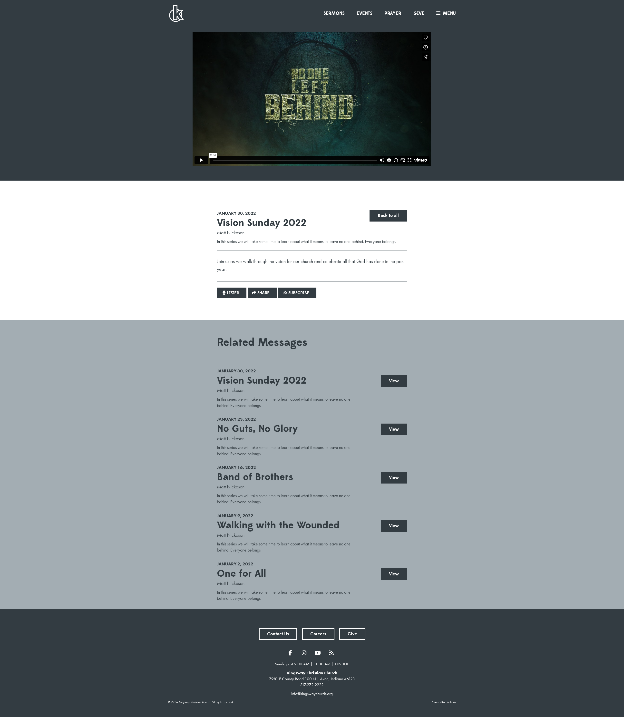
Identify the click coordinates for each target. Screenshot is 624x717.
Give (418, 13)
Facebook (291, 653)
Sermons (333, 13)
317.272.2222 (312, 684)
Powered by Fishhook (443, 702)
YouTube (319, 653)
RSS (332, 653)
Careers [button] (318, 634)
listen (233, 293)
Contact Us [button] (278, 634)
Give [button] (352, 634)
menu (449, 13)
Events (364, 13)
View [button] (394, 381)
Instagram (305, 653)
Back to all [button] (388, 215)
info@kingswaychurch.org (312, 693)
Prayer (392, 13)
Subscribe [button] (298, 293)
